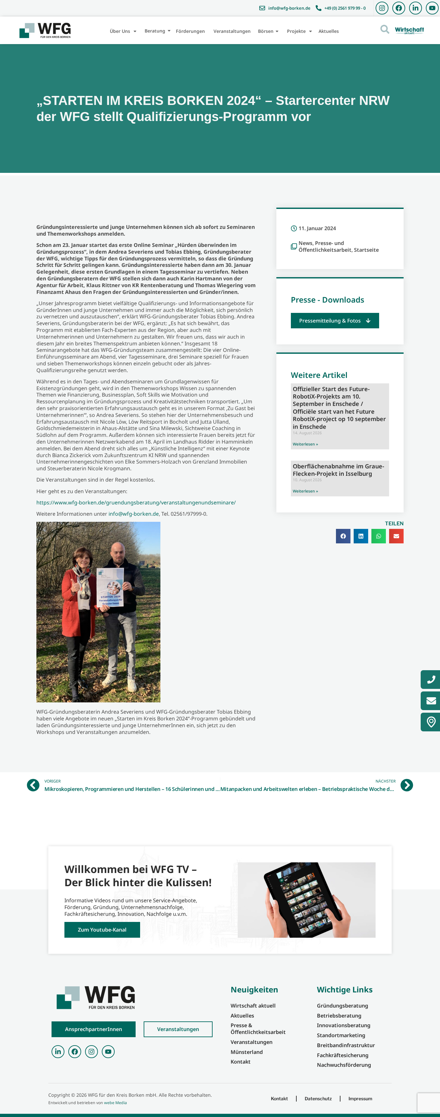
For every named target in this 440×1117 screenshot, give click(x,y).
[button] (335, 321)
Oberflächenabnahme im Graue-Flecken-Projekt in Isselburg (338, 469)
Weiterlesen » (305, 444)
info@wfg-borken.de (134, 513)
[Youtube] (432, 8)
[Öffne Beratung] (169, 30)
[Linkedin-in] (415, 8)
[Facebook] (398, 8)
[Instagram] (382, 8)
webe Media (115, 1102)
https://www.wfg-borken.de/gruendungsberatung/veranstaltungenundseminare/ (136, 502)
